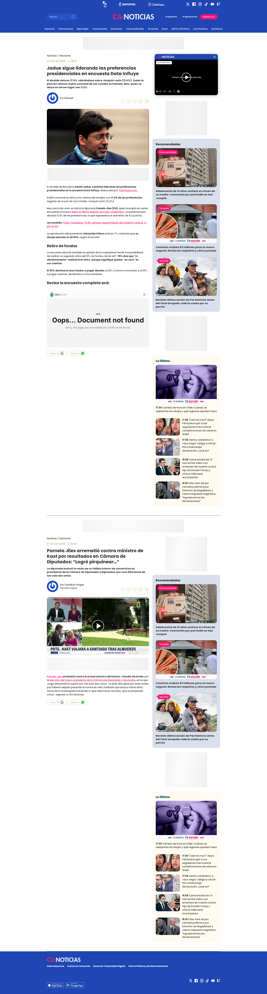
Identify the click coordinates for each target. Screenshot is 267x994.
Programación (189, 16)
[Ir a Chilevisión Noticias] (133, 16)
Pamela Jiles (54, 676)
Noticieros (216, 28)
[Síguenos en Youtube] (212, 4)
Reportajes (82, 28)
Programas (171, 16)
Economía (116, 28)
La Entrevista (200, 28)
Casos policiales (135, 28)
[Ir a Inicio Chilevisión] (156, 4)
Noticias (52, 55)
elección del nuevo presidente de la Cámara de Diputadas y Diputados (93, 680)
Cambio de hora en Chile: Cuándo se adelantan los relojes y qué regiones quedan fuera (186, 409)
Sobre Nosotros (55, 966)
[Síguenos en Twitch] (218, 4)
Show (165, 28)
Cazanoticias (99, 28)
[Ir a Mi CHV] (105, 4)
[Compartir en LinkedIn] (140, 101)
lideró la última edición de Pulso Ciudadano (97, 212)
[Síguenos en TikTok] (206, 4)
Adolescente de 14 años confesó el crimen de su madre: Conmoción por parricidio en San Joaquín (185, 194)
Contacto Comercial (78, 966)
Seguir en (54, 353)
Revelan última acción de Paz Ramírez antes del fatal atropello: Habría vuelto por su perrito (185, 303)
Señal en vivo (209, 16)
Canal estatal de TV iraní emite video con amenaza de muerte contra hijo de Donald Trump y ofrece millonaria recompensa (199, 468)
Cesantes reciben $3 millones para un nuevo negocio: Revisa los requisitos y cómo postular (186, 248)
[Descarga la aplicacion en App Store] (74, 985)
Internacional (65, 28)
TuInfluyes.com (128, 190)
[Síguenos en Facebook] (194, 4)
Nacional (49, 28)
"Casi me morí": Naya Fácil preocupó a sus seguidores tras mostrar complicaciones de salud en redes (199, 427)
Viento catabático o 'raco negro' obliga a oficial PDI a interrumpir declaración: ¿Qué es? (198, 445)
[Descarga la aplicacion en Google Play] (55, 985)
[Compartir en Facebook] (122, 101)
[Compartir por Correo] (146, 101)
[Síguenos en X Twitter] (188, 4)
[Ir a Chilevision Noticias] (133, 959)
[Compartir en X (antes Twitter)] (134, 101)
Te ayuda (153, 28)
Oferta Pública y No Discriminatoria (148, 966)
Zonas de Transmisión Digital (109, 966)
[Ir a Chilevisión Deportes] (127, 4)
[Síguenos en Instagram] (200, 4)
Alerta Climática (180, 28)
